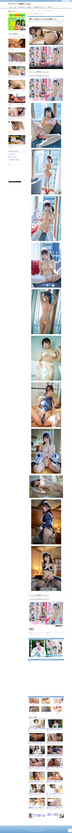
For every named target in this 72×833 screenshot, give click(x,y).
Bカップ (23, 827)
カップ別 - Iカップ (40, 731)
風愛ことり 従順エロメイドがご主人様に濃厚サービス (43, 19)
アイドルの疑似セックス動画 (13, 159)
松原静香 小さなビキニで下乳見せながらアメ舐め (53, 781)
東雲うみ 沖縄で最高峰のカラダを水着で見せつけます (54, 728)
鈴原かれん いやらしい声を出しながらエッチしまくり (36, 767)
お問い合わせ (50, 7)
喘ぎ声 (58, 713)
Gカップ (41, 827)
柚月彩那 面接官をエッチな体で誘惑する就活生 (35, 755)
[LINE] (33, 629)
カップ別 (10, 7)
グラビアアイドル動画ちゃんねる (19, 4)
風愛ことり (48, 634)
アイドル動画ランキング (21, 7)
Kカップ (56, 827)
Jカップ (52, 827)
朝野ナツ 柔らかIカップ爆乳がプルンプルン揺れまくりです (55, 794)
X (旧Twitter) (29, 7)
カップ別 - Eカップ (60, 24)
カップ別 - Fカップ (59, 756)
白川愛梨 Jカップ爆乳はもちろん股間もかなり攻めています (54, 768)
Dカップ (31, 827)
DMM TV (39, 71)
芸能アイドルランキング (12, 156)
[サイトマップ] (57, 0)
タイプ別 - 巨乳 (55, 24)
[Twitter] (30, 629)
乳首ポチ (34, 713)
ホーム (46, 821)
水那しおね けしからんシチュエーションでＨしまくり (54, 742)
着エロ (58, 704)
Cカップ (27, 827)
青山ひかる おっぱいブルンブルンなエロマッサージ (36, 793)
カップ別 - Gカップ (41, 756)
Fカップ (38, 827)
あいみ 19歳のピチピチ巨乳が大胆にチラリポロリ (36, 781)
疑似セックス (34, 704)
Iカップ (49, 827)
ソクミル (39, 75)
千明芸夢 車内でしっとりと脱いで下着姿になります (36, 807)
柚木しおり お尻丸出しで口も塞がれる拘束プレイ (35, 742)
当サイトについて (43, 7)
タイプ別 (14, 7)
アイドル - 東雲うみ (54, 730)
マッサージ (46, 704)
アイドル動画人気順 (36, 7)
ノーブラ (46, 713)
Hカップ (45, 827)
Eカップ (34, 827)
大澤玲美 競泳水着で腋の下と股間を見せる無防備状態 (54, 755)
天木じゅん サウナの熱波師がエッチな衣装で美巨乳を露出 (37, 729)
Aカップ (20, 827)
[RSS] (54, 0)
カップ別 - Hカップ (41, 782)
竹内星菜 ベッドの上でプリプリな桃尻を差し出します (54, 807)
